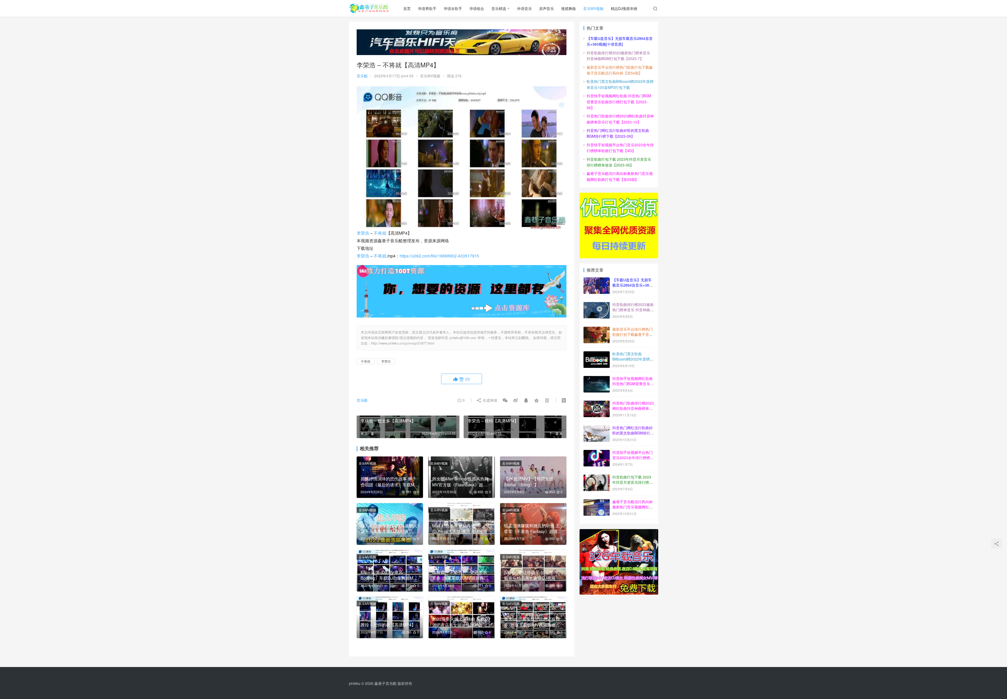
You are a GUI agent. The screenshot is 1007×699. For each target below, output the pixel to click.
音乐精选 (498, 8)
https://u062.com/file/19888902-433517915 (439, 256)
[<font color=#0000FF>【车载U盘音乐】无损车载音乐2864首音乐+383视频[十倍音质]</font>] (596, 280)
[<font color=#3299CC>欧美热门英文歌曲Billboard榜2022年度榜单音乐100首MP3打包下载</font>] (596, 354)
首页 (407, 8)
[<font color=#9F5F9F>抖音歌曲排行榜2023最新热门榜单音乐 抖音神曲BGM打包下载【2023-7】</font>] (596, 305)
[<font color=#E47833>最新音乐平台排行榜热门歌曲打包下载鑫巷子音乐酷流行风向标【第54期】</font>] (596, 329)
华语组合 (476, 8)
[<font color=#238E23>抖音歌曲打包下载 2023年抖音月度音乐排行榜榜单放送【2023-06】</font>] (596, 477)
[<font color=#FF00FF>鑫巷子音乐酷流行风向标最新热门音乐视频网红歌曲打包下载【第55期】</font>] (596, 502)
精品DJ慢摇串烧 (624, 8)
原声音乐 (546, 8)
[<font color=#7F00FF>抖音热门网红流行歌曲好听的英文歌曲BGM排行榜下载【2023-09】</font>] (596, 428)
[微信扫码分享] (505, 400)
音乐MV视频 (593, 8)
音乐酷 (362, 75)
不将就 (380, 233)
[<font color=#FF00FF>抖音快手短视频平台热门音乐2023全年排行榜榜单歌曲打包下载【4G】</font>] (596, 452)
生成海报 (489, 400)
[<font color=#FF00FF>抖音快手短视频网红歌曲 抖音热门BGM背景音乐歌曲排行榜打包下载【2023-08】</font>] (596, 378)
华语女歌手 (453, 8)
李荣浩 (363, 233)
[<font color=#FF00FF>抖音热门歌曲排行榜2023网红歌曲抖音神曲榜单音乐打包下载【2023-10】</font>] (596, 403)
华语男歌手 (427, 8)
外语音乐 (524, 8)
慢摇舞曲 (568, 8)
